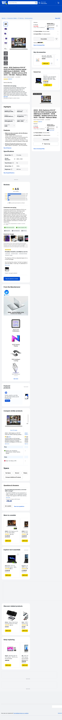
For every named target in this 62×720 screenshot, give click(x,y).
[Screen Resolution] (14, 159)
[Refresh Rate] (12, 166)
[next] (27, 261)
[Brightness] (11, 169)
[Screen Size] (12, 155)
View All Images (13, 430)
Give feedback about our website (21, 713)
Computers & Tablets (12, 18)
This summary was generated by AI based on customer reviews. (15, 224)
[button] (42, 2)
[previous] (5, 261)
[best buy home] (4, 2)
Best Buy (4, 18)
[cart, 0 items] (58, 3)
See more (6, 96)
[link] (12, 279)
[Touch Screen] (13, 162)
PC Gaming (20, 18)
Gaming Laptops (28, 18)
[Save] (56, 39)
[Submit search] (36, 2)
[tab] (8, 473)
